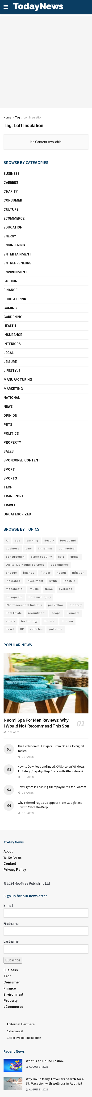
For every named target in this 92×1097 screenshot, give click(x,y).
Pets (8, 425)
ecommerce (60, 564)
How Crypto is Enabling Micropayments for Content (52, 787)
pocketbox (55, 605)
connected (67, 548)
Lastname (11, 941)
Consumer (13, 200)
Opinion (10, 415)
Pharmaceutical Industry (24, 605)
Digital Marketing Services (25, 564)
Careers (11, 182)
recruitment (37, 613)
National (12, 398)
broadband (68, 540)
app (17, 540)
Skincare (73, 613)
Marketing (13, 389)
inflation (78, 572)
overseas (65, 588)
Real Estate (14, 613)
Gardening (13, 317)
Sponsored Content (22, 460)
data (61, 556)
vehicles (36, 629)
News (8, 406)
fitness (46, 572)
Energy (10, 236)
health (61, 572)
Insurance (13, 335)
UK (22, 629)
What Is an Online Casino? (45, 1061)
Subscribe (12, 960)
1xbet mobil (15, 1031)
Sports (10, 478)
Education (13, 227)
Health (10, 326)
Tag (17, 117)
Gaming (10, 308)
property (76, 605)
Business (12, 173)
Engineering (14, 245)
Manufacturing (18, 379)
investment (35, 581)
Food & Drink (15, 299)
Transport (14, 496)
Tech (8, 487)
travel (10, 629)
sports (10, 621)
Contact (10, 863)
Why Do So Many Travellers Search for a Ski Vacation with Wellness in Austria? (55, 1081)
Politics (11, 433)
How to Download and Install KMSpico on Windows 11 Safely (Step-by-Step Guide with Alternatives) (51, 768)
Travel (10, 505)
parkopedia (14, 597)
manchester (15, 588)
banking (32, 540)
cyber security (41, 556)
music (34, 588)
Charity (11, 191)
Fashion (10, 281)
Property (12, 442)
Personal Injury (40, 597)
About (8, 851)
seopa (56, 613)
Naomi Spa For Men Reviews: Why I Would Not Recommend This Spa (36, 723)
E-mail (8, 905)
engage (11, 572)
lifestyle (69, 581)
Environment (15, 272)
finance (28, 572)
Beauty (49, 540)
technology (29, 621)
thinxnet (50, 621)
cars (28, 548)
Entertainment (17, 254)
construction (15, 556)
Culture (11, 209)
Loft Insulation (33, 117)
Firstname (11, 924)
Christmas (45, 548)
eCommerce (14, 218)
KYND (53, 581)
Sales (9, 451)
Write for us (13, 857)
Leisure (10, 362)
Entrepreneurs (17, 263)
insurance (13, 581)
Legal (9, 353)
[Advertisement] (46, 62)
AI (7, 540)
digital (74, 556)
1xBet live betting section (24, 1038)
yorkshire (56, 629)
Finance (10, 290)
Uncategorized (17, 514)
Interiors (12, 344)
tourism (67, 621)
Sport (9, 469)
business (12, 548)
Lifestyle (12, 371)
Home (7, 117)
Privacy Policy (15, 870)
